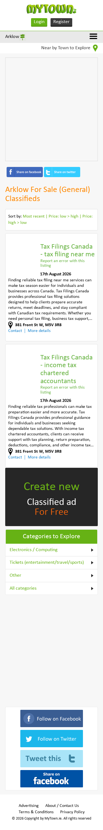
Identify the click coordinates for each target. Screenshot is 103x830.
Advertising (29, 806)
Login (39, 21)
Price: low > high (63, 216)
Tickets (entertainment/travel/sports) (47, 562)
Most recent (33, 216)
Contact (15, 331)
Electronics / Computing (33, 550)
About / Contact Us (62, 806)
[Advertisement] (51, 109)
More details (39, 331)
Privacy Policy (72, 812)
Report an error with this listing (62, 263)
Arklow (12, 36)
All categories (23, 588)
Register (61, 21)
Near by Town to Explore (66, 48)
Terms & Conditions (36, 812)
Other (15, 575)
